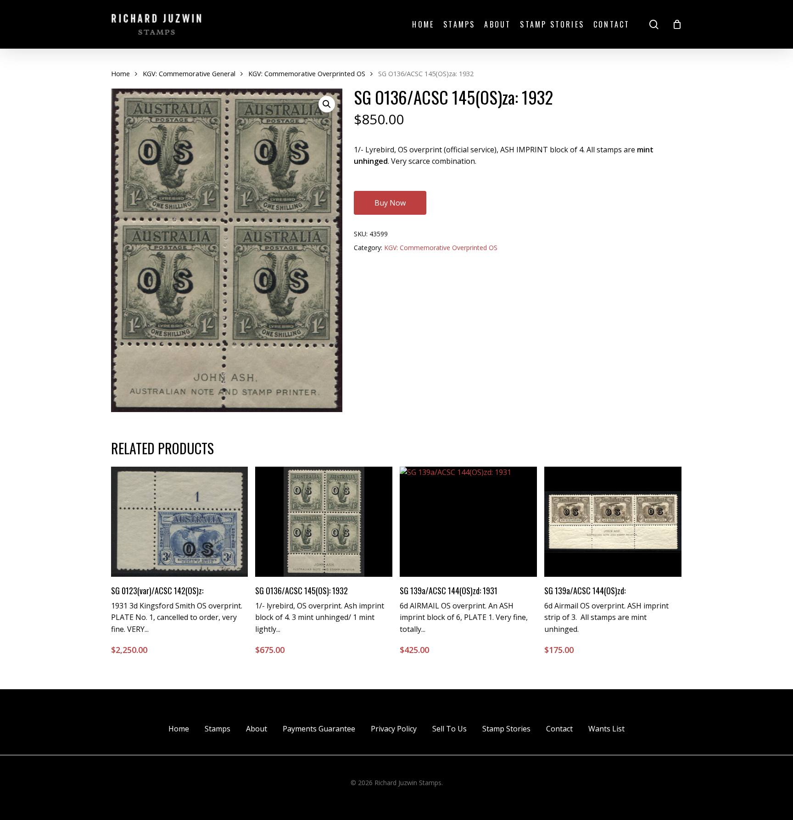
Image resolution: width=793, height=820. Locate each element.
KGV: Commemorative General (189, 73)
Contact (559, 729)
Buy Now (390, 203)
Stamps (217, 729)
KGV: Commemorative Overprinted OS (306, 73)
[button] (326, 104)
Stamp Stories (506, 729)
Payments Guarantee (319, 729)
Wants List (606, 729)
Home (120, 73)
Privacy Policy (394, 729)
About (256, 729)
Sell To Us (449, 729)
